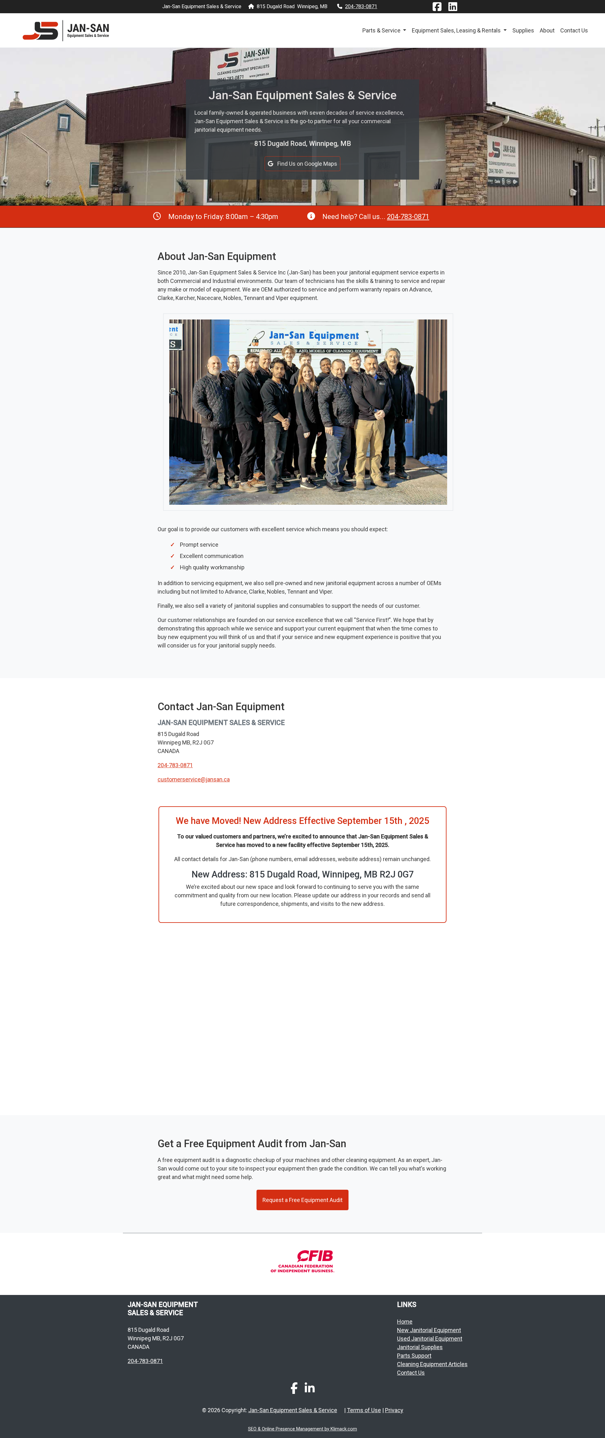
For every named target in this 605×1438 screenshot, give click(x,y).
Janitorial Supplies (420, 1347)
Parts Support (414, 1355)
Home (404, 1321)
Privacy (394, 1410)
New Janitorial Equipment (429, 1330)
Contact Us (574, 30)
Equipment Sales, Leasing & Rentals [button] (457, 30)
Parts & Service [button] (382, 30)
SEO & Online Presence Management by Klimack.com (302, 1429)
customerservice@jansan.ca (194, 779)
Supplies (523, 30)
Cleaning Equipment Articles (432, 1364)
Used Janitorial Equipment (429, 1338)
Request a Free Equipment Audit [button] (302, 1200)
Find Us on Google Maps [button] (306, 163)
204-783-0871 (361, 6)
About (547, 30)
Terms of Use (364, 1410)
